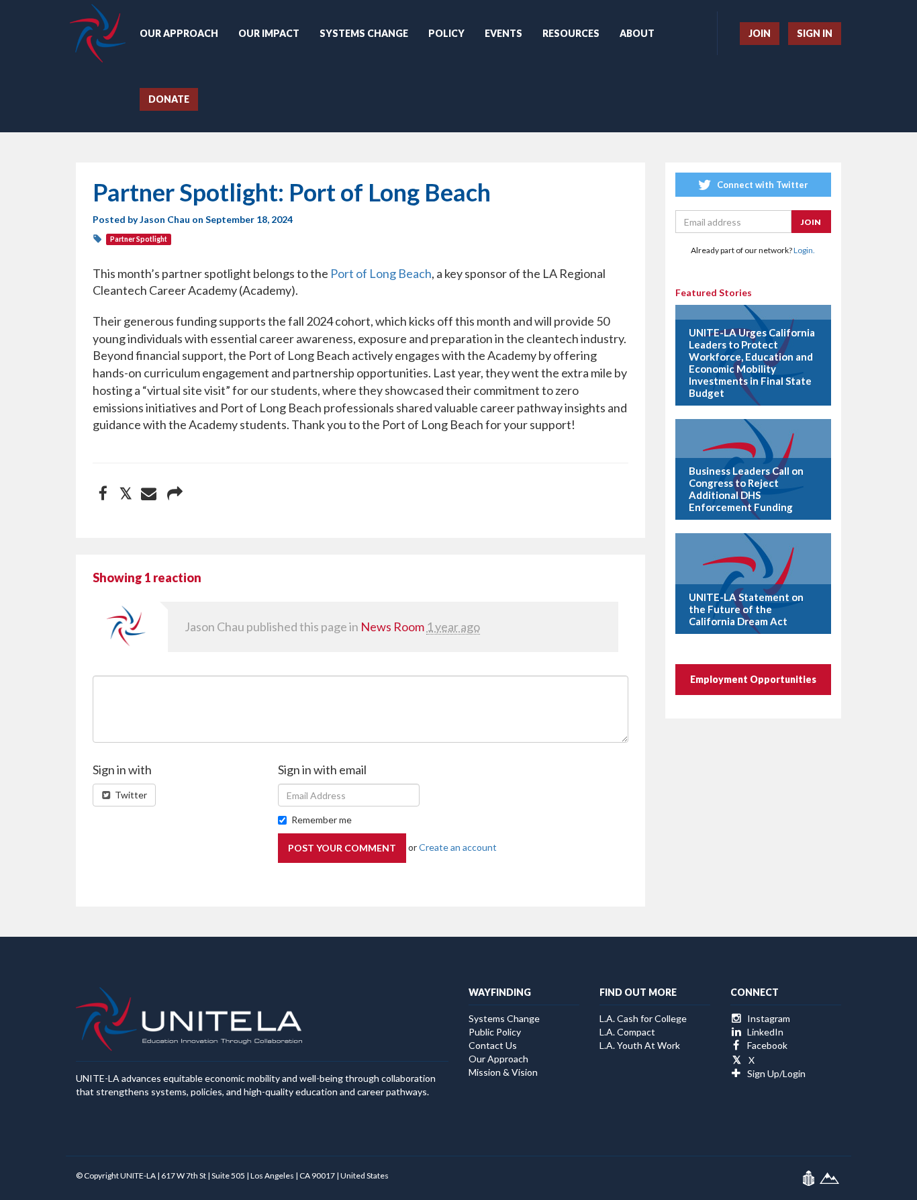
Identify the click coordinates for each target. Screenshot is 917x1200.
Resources (570, 33)
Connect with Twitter (761, 184)
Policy (446, 33)
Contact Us (493, 1045)
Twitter (130, 794)
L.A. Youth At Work (639, 1045)
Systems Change (364, 33)
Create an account (458, 847)
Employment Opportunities (753, 679)
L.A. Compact (627, 1031)
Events (503, 33)
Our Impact (268, 33)
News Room (392, 626)
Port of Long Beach (381, 273)
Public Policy (495, 1031)
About (637, 33)
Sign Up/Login (775, 1073)
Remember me (321, 819)
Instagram (767, 1018)
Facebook (766, 1045)
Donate (168, 99)
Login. (804, 250)
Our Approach (179, 33)
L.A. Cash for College (643, 1018)
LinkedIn (764, 1031)
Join (760, 33)
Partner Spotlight (138, 239)
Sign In (814, 33)
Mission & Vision (503, 1072)
